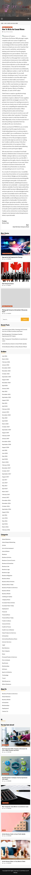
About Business (6, 539)
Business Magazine (7, 575)
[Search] (28, 18)
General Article (6, 623)
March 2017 (5, 491)
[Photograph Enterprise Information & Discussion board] (15, 298)
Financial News (6, 614)
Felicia (4, 31)
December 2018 (6, 441)
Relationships (5, 666)
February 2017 (6, 494)
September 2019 (6, 429)
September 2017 (6, 474)
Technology (5, 675)
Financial (4, 611)
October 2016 (6, 506)
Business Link (5, 566)
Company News (6, 599)
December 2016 (6, 500)
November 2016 (6, 503)
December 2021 (6, 394)
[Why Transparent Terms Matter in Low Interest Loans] (15, 795)
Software (4, 669)
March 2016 (5, 527)
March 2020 (5, 423)
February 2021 (6, 409)
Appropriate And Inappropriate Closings (12, 257)
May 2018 (4, 456)
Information (5, 636)
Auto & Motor (5, 551)
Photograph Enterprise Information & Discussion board (14, 311)
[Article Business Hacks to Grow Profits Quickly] (15, 822)
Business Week (6, 590)
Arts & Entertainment (8, 548)
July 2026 (4, 356)
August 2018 (5, 447)
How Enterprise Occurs (8, 283)
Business (4, 554)
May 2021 (4, 403)
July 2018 (4, 450)
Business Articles (6, 557)
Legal (3, 645)
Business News (6, 578)
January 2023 (5, 388)
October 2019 (6, 426)
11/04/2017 (9, 285)
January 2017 (5, 497)
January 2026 (5, 365)
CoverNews (22, 870)
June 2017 (5, 482)
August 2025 (5, 379)
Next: (21, 226)
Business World (6, 593)
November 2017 (6, 468)
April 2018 (5, 459)
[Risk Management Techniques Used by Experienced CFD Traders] (15, 766)
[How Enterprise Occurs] (15, 272)
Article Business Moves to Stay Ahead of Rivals (14, 346)
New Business (5, 648)
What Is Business (6, 684)
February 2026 (6, 362)
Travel (3, 678)
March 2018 (5, 462)
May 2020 (4, 418)
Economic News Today (8, 605)
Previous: (5, 222)
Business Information (7, 563)
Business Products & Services (10, 587)
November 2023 (6, 382)
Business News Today (7, 584)
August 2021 (5, 400)
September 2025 (6, 376)
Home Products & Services (9, 633)
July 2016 (4, 515)
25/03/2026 (9, 781)
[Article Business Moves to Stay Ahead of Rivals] (15, 849)
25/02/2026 (9, 808)
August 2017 (5, 476)
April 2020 (5, 421)
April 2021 (5, 406)
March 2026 (5, 359)
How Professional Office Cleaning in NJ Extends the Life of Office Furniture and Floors (14, 330)
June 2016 (5, 518)
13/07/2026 (9, 752)
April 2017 (5, 488)
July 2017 (4, 479)
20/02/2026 (9, 835)
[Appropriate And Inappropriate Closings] (15, 245)
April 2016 (5, 524)
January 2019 (5, 438)
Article (4, 545)
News (3, 654)
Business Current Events (7, 27)
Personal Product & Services (9, 657)
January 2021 (5, 412)
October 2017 (6, 471)
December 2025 (6, 368)
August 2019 (5, 432)
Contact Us (5, 711)
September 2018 (6, 444)
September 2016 (6, 509)
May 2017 (4, 485)
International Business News (9, 639)
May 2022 (4, 391)
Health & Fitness (6, 627)
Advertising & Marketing (8, 542)
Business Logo (6, 569)
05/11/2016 (10, 31)
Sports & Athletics (7, 672)
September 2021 (6, 397)
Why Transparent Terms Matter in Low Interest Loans (14, 339)
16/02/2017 (9, 313)
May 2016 (4, 521)
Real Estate (5, 663)
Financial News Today (7, 617)
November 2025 (6, 370)
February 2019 (6, 435)
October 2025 (6, 373)
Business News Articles (8, 581)
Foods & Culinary (6, 620)
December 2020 (6, 415)
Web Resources (6, 681)
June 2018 (5, 453)
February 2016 (6, 529)
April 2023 (5, 385)
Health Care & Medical (8, 630)
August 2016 (5, 512)
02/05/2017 (9, 259)
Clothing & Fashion (7, 596)
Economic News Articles (8, 602)
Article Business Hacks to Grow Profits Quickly (14, 343)
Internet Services (6, 642)
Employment (5, 608)
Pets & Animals (6, 660)
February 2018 (6, 465)
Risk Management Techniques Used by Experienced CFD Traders (12, 335)
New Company (6, 651)
